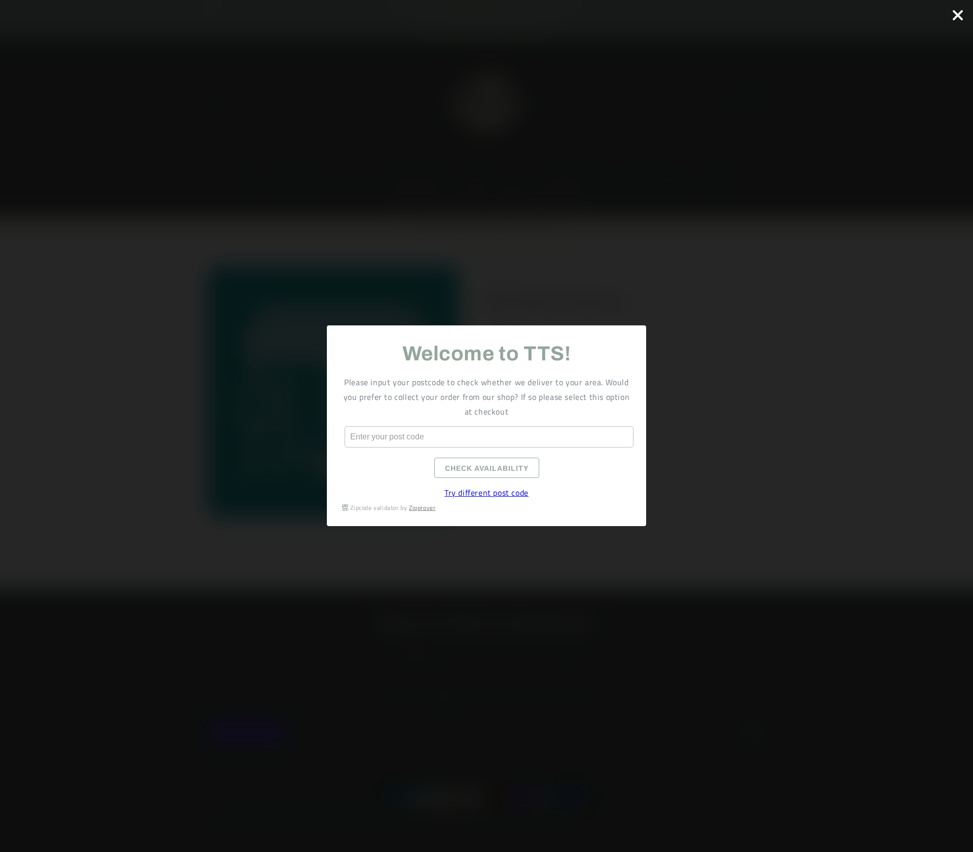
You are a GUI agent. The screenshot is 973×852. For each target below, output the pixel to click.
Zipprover (422, 507)
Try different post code (486, 493)
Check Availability (487, 469)
